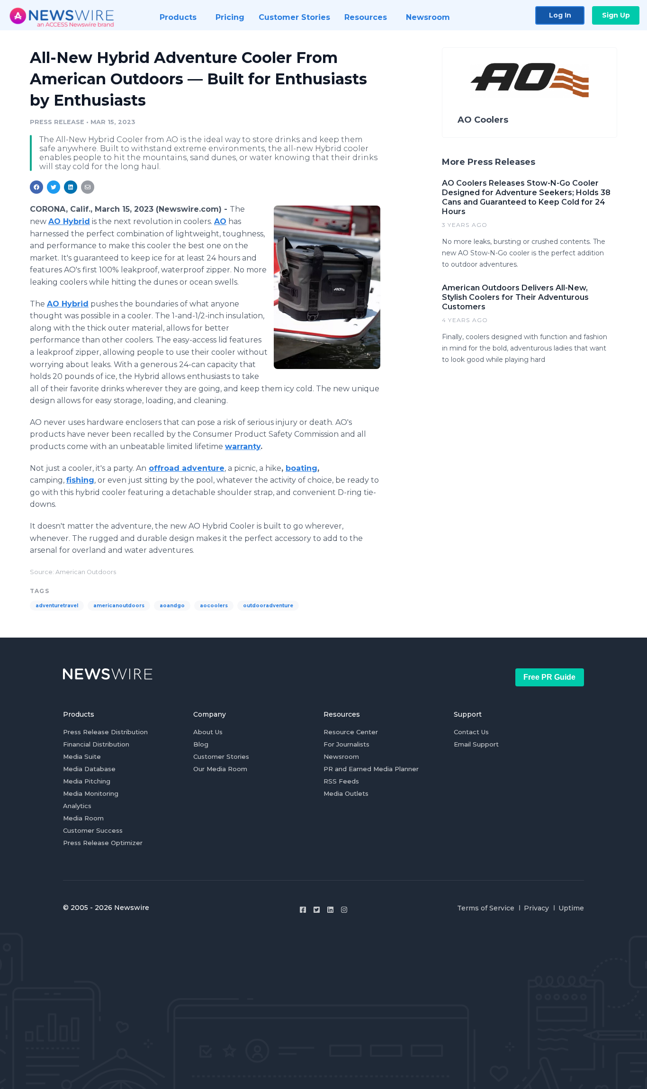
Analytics (77, 806)
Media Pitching (86, 781)
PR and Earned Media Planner (371, 769)
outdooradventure (268, 606)
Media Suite (82, 756)
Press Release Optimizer (103, 842)
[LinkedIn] (330, 909)
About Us (208, 732)
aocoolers (214, 606)
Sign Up (616, 15)
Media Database (89, 769)
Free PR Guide (549, 677)
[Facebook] (303, 909)
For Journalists (346, 744)
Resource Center (351, 732)
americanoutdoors (118, 606)
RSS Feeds (341, 781)
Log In (560, 15)
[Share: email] (87, 187)
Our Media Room (220, 769)
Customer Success (93, 830)
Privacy (536, 908)
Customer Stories (221, 756)
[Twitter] (317, 909)
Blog (200, 744)
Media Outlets (346, 793)
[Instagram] (344, 909)
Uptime (571, 908)
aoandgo (172, 606)
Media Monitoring (90, 793)
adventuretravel (57, 606)
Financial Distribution (96, 744)
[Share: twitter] (53, 187)
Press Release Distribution (105, 732)
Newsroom (341, 756)
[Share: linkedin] (70, 187)
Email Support (476, 744)
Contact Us (471, 732)
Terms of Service (485, 908)
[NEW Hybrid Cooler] (327, 287)
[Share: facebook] (36, 187)
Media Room (83, 818)
